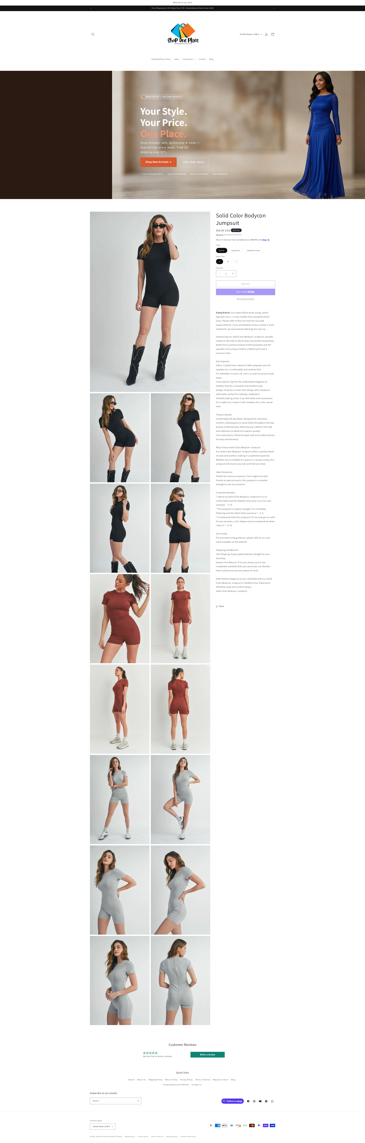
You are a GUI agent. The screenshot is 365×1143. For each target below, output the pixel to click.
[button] (93, 34)
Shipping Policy (155, 1079)
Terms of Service (202, 1079)
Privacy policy (143, 1136)
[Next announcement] (274, 8)
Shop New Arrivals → (158, 161)
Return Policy (171, 1079)
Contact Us (197, 1084)
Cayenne (237, 251)
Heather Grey (255, 251)
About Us (141, 1079)
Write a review (207, 1054)
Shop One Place (102, 1136)
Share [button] (221, 606)
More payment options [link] (245, 299)
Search (131, 1079)
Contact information (188, 1136)
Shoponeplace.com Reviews (176, 1084)
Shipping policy (172, 1136)
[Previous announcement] (91, 8)
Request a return (221, 1079)
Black (223, 251)
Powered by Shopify (115, 1136)
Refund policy (130, 1136)
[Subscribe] (138, 1101)
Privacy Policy (186, 1079)
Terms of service (157, 1136)
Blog (233, 1079)
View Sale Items (193, 162)
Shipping (219, 235)
